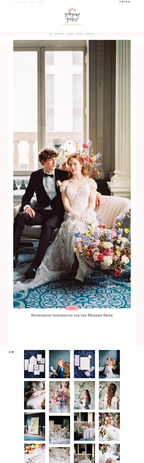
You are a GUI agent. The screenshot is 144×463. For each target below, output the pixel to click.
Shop (51, 34)
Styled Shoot (72, 308)
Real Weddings (59, 34)
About (16, 1)
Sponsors (32, 1)
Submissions (23, 1)
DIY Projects (70, 34)
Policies (40, 1)
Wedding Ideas (90, 34)
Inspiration (79, 34)
